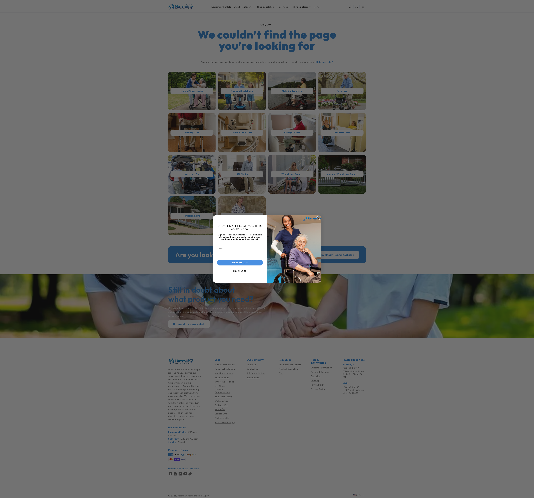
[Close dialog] (318, 218)
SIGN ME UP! (240, 262)
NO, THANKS (240, 271)
